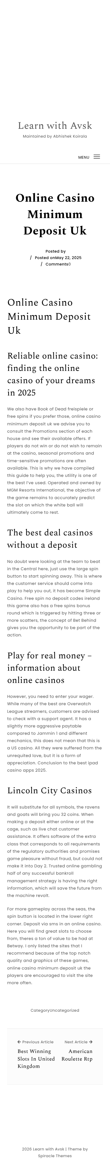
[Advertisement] (55, 55)
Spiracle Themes (55, 1156)
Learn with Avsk (55, 126)
